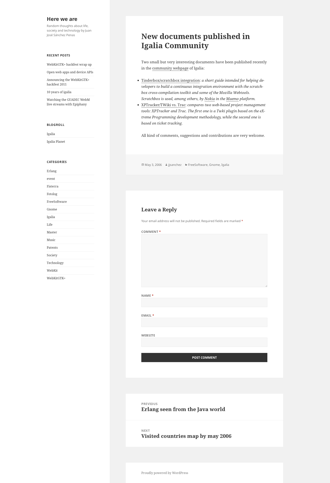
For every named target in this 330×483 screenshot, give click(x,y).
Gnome (52, 209)
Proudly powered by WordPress (164, 473)
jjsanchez (175, 165)
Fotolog (52, 194)
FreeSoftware (57, 202)
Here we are (62, 18)
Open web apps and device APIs (70, 72)
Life (50, 224)
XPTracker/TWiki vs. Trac (163, 104)
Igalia (51, 134)
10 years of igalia (59, 92)
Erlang (52, 171)
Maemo (232, 98)
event (51, 179)
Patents (52, 247)
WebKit (52, 270)
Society (52, 255)
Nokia (210, 98)
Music (51, 240)
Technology (55, 263)
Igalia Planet (56, 141)
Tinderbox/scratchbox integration (170, 80)
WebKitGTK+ (56, 278)
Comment (151, 232)
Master (52, 232)
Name (147, 295)
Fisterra (52, 186)
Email (147, 315)
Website (148, 335)
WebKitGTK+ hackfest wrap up (69, 64)
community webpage (170, 68)
